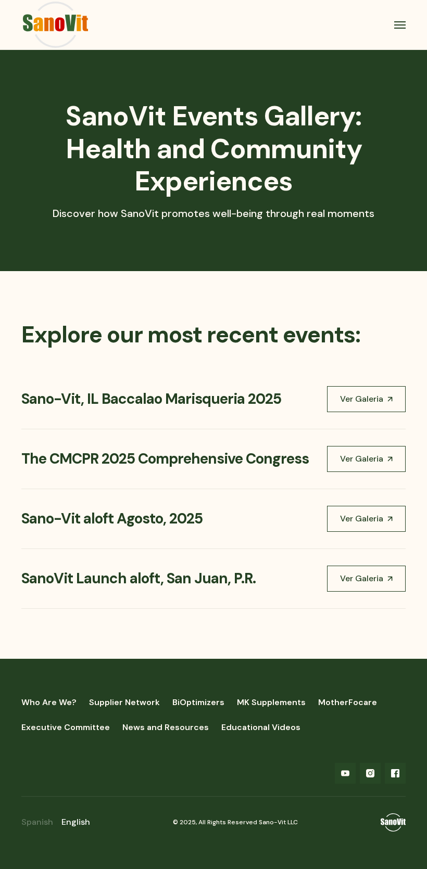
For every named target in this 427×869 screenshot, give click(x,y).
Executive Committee (65, 727)
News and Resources (165, 727)
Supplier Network (124, 702)
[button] (395, 25)
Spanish (37, 821)
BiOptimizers (198, 702)
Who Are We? (49, 702)
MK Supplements (271, 702)
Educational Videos (260, 727)
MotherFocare (347, 702)
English (75, 821)
